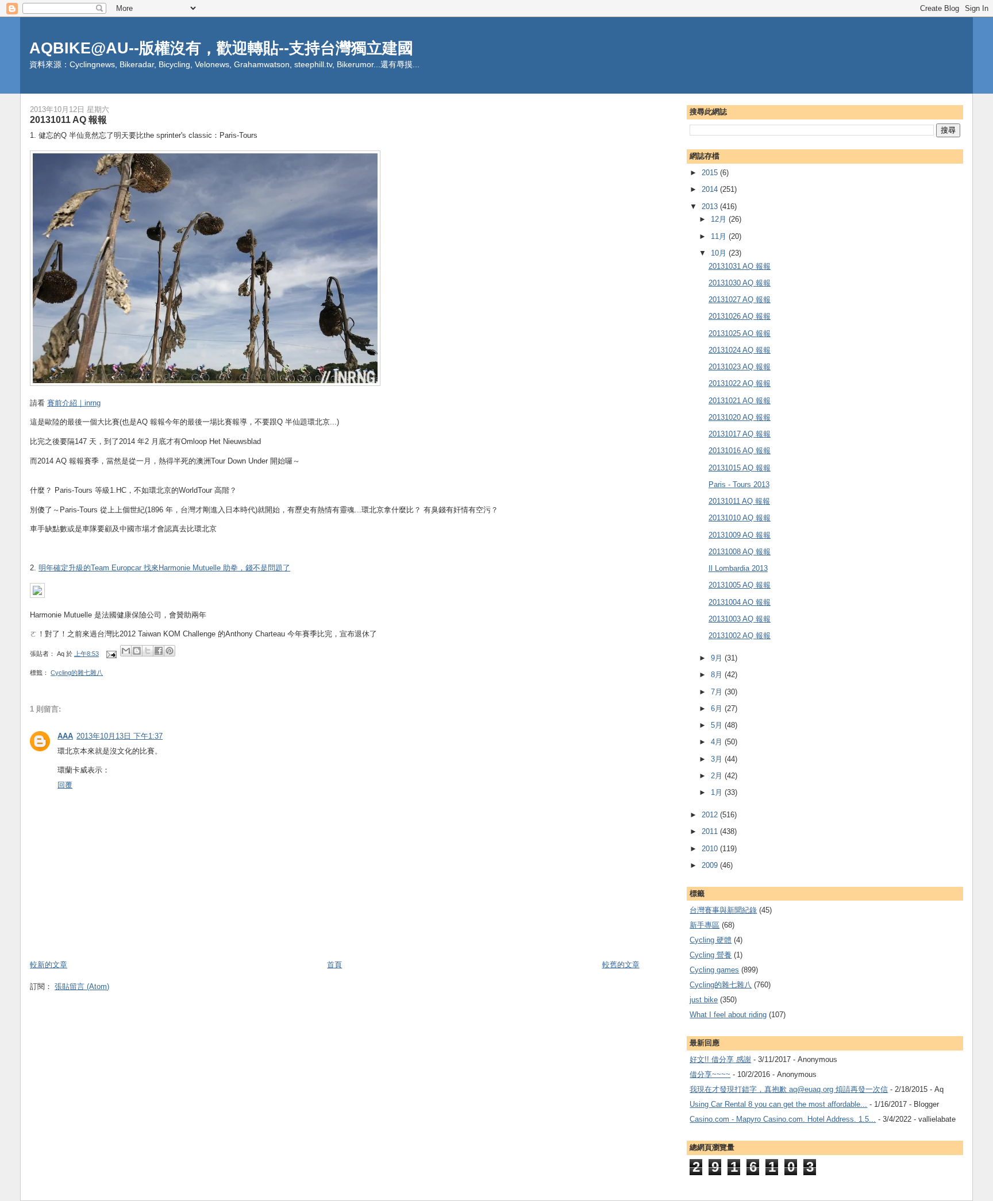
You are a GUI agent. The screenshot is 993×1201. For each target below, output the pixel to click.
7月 (718, 692)
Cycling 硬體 (711, 940)
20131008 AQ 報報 (740, 551)
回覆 (64, 785)
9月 (718, 658)
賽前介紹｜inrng (74, 403)
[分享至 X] (147, 651)
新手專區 (704, 925)
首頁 (334, 964)
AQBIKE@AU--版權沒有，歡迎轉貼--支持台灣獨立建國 (221, 48)
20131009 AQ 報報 (740, 535)
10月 (720, 253)
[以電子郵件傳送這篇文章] (126, 651)
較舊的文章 (621, 964)
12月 (720, 219)
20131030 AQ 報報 (740, 283)
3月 (718, 759)
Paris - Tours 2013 (739, 484)
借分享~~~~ (710, 1074)
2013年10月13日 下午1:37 (119, 736)
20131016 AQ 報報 (740, 450)
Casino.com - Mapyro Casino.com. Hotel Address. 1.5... (783, 1119)
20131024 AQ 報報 (740, 350)
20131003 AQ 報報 (740, 619)
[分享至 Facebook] (158, 651)
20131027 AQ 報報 (740, 299)
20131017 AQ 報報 (740, 434)
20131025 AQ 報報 (740, 333)
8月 (718, 674)
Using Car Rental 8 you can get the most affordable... (778, 1104)
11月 (720, 236)
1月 (718, 792)
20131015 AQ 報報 (740, 468)
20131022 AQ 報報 (740, 383)
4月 (718, 741)
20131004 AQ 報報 (740, 602)
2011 (711, 831)
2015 (711, 172)
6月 (718, 708)
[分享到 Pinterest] (169, 651)
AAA (65, 736)
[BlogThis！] (137, 651)
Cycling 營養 (711, 955)
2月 (718, 775)
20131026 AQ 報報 (740, 316)
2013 (711, 206)
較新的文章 (48, 964)
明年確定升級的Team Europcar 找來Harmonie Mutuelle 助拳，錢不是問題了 (164, 567)
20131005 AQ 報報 (740, 585)
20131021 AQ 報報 (740, 400)
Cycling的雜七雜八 (77, 672)
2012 (711, 814)
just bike (704, 999)
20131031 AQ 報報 (740, 266)
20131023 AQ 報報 (740, 366)
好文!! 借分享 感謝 (720, 1059)
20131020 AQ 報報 (740, 417)
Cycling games (714, 970)
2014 (711, 189)
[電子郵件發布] (111, 653)
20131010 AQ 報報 (740, 517)
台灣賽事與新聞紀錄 (723, 910)
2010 (711, 848)
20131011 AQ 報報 (739, 501)
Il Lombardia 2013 (738, 568)
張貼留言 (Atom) (82, 986)
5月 (718, 725)
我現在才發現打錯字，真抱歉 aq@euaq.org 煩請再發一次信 (789, 1089)
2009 (711, 865)
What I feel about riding (728, 1014)
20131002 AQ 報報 (740, 635)
